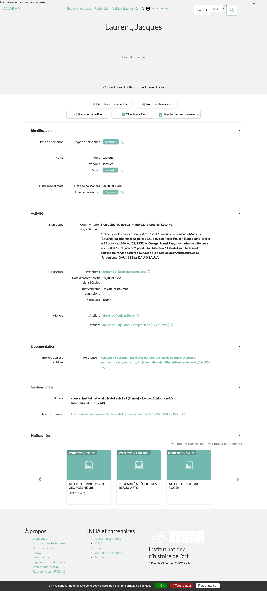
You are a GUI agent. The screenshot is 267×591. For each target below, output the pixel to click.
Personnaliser (208, 585)
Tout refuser (182, 585)
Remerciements (43, 548)
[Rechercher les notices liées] (150, 271)
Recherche (102, 8)
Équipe (99, 548)
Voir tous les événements (188, 443)
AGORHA (11, 8)
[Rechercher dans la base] (184, 414)
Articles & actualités (126, 8)
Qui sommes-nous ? (108, 538)
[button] (40, 479)
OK (162, 585)
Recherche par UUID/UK (49, 571)
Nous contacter (43, 557)
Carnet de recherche (108, 552)
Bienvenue (40, 538)
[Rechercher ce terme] (123, 142)
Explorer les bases (80, 8)
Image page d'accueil (46, 566)
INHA (99, 543)
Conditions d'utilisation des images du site (135, 87)
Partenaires (102, 557)
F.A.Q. (37, 552)
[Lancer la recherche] (232, 10)
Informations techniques (49, 543)
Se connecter (159, 8)
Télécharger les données (179, 114)
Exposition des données (49, 562)
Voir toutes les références (224, 443)
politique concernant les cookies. (130, 585)
